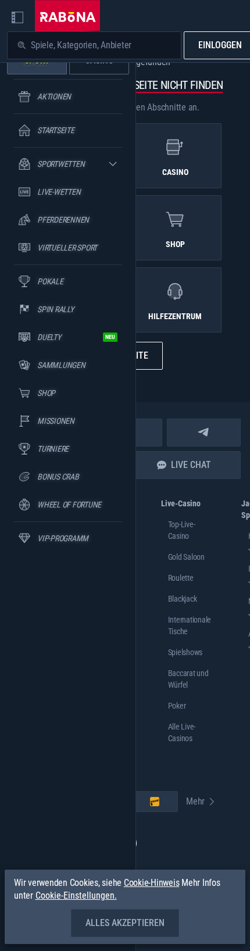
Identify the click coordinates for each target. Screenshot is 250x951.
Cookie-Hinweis (152, 882)
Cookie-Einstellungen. (76, 896)
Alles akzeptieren (125, 922)
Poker (177, 705)
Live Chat (191, 464)
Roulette (181, 577)
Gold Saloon (186, 557)
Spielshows (185, 652)
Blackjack (182, 598)
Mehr (195, 801)
